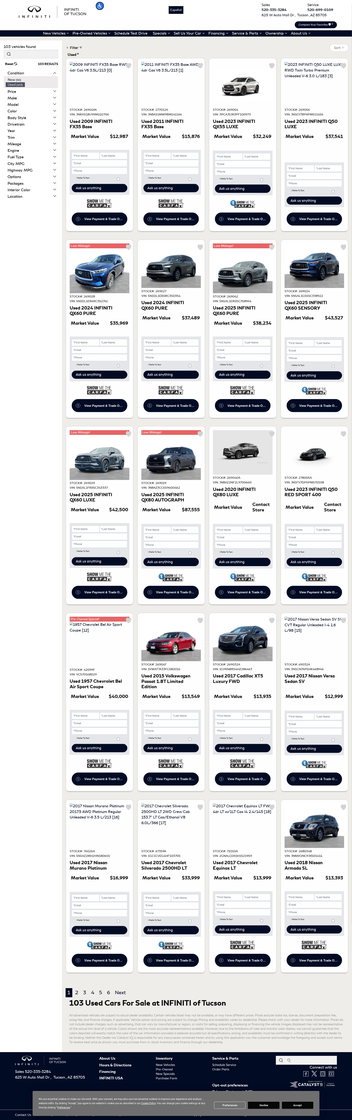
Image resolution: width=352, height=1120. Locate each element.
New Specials (165, 1074)
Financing (107, 1072)
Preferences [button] (63, 1107)
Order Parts (220, 1069)
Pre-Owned (164, 1069)
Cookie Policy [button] (148, 1103)
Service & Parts (225, 1058)
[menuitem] (32, 79)
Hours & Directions (115, 1065)
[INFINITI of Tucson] (52, 11)
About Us (107, 1058)
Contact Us (23, 1115)
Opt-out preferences (230, 1085)
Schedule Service (224, 1065)
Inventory (164, 1058)
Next (120, 992)
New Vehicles (165, 1065)
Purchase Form (166, 1078)
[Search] (9, 54)
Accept (297, 1105)
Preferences (229, 1105)
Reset (9, 64)
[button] (100, 6)
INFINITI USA (111, 1078)
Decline (264, 1105)
